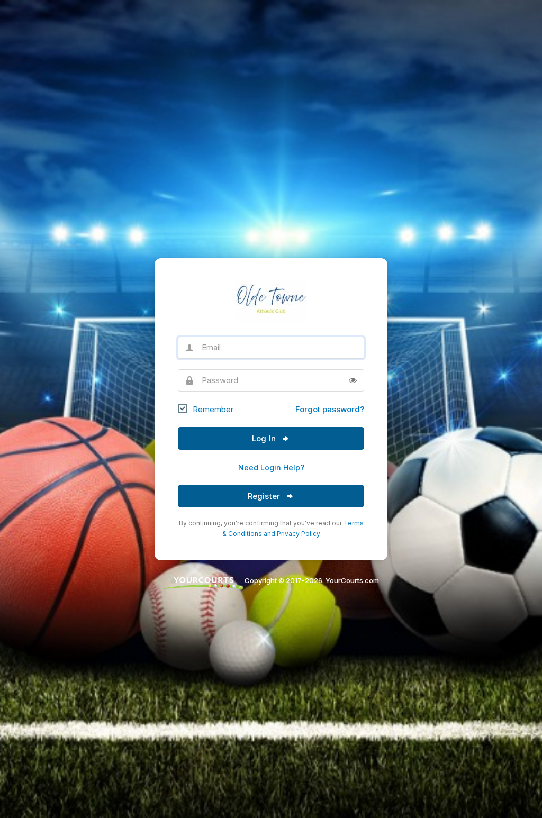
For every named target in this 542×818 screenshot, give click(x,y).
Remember (213, 409)
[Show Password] (352, 380)
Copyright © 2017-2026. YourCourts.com (311, 580)
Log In (265, 438)
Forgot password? (329, 409)
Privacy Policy (298, 534)
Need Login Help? (271, 467)
